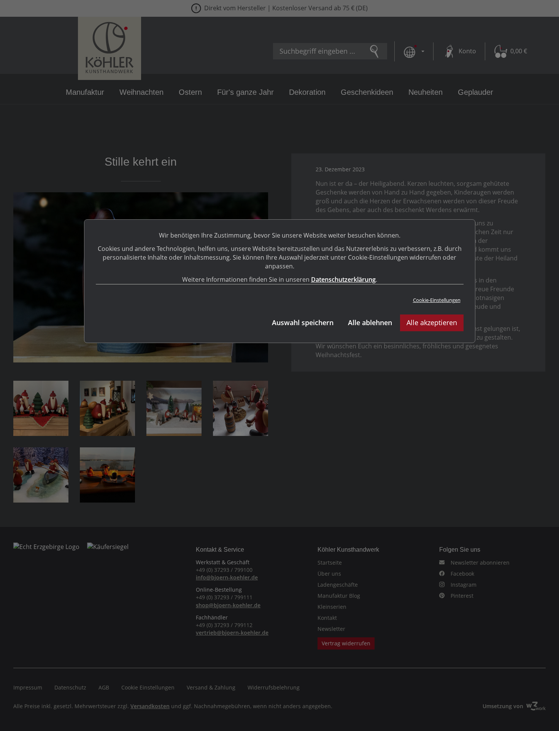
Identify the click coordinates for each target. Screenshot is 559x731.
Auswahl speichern (302, 322)
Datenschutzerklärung (343, 279)
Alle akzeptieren (432, 322)
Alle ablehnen (370, 322)
